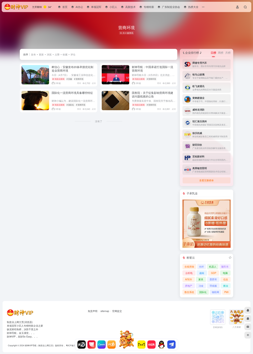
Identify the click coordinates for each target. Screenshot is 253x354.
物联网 (215, 292)
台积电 (189, 273)
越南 (201, 273)
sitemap (105, 311)
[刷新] (230, 258)
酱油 (225, 285)
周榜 (220, 53)
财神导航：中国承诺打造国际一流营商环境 (152, 68)
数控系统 (189, 292)
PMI (226, 292)
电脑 (225, 273)
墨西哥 (213, 279)
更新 (41, 54)
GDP (213, 273)
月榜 (228, 53)
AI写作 (188, 279)
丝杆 (201, 266)
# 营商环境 (78, 78)
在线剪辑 (189, 266)
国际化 (203, 292)
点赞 (57, 54)
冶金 (201, 285)
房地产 (188, 285)
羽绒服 (213, 285)
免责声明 (92, 311)
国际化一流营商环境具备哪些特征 (72, 93)
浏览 (49, 54)
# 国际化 (70, 104)
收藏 (65, 54)
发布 (33, 54)
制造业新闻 (59, 78)
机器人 (212, 266)
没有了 (98, 121)
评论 (73, 54)
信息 (225, 279)
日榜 (213, 53)
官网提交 (117, 311)
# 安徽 (69, 78)
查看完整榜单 (206, 180)
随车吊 (225, 266)
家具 (200, 279)
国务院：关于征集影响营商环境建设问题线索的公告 (152, 94)
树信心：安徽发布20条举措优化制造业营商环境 (72, 68)
